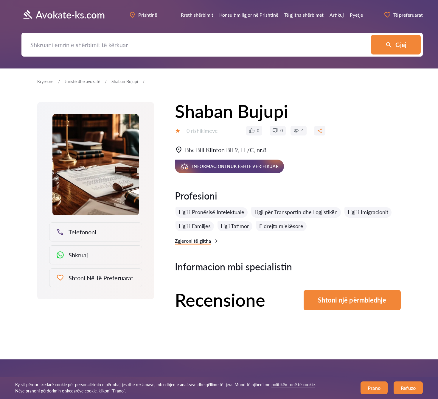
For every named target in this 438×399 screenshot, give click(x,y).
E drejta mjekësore (281, 226)
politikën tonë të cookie (293, 384)
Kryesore (45, 81)
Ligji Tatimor (235, 226)
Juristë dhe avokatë (82, 81)
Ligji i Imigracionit (368, 212)
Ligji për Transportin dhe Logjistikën (296, 212)
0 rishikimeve (202, 130)
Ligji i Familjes (195, 226)
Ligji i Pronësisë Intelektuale (211, 212)
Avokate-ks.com (70, 15)
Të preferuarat (408, 15)
